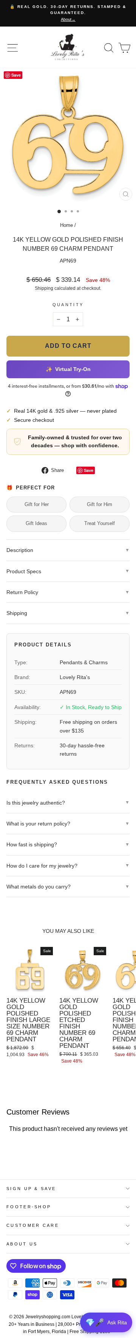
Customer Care (32, 1225)
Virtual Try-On (67, 369)
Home (66, 225)
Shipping (44, 288)
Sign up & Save (31, 1188)
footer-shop (28, 1206)
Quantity (68, 304)
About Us (22, 1244)
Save (88, 470)
